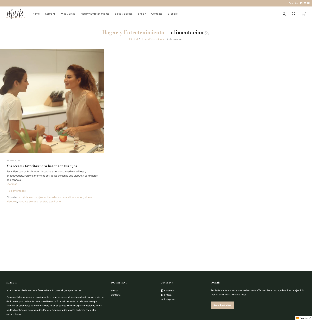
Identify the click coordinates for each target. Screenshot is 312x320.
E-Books (172, 13)
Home (36, 13)
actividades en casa (55, 197)
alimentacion (75, 197)
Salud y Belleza (123, 13)
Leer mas (11, 183)
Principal (133, 39)
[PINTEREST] (304, 3)
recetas (43, 201)
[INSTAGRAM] (308, 3)
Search (114, 290)
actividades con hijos (31, 197)
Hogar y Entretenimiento (95, 13)
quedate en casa (28, 201)
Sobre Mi (50, 13)
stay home (55, 201)
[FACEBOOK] (300, 3)
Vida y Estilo (68, 13)
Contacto (156, 13)
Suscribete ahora (222, 305)
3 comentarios (17, 190)
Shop (141, 13)
